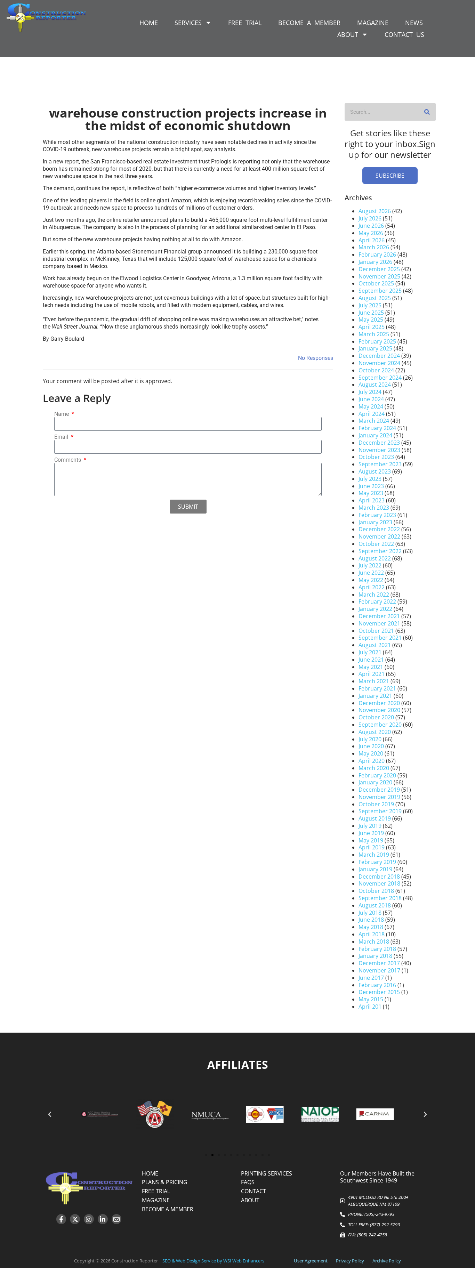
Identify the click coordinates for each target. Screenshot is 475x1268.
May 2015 (371, 999)
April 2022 (372, 587)
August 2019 (375, 818)
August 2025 (375, 298)
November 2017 (379, 970)
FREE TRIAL (244, 22)
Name (62, 414)
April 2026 (372, 240)
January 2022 (375, 609)
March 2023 (374, 507)
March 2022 (374, 594)
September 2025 (380, 290)
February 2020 (377, 775)
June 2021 (371, 659)
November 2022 (379, 536)
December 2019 (379, 789)
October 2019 (376, 804)
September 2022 (380, 551)
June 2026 (371, 225)
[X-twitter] (75, 1219)
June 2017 (371, 978)
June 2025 (371, 312)
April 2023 (372, 500)
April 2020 (372, 761)
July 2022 (370, 565)
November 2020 (379, 710)
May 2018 (371, 927)
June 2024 (371, 399)
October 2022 (376, 544)
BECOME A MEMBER (309, 22)
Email (62, 437)
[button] (49, 1114)
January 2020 (375, 782)
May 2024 (371, 406)
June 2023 (371, 486)
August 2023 (375, 471)
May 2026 (371, 233)
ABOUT (347, 34)
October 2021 (376, 631)
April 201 (370, 1006)
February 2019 (377, 862)
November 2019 (379, 797)
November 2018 (379, 883)
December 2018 (379, 876)
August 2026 (375, 211)
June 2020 (371, 746)
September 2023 (380, 464)
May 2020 (371, 753)
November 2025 (379, 276)
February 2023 (377, 515)
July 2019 (370, 826)
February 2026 (377, 254)
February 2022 (377, 601)
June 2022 (371, 572)
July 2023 (370, 479)
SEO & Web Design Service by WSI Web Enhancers (213, 1261)
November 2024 (379, 363)
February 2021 (377, 688)
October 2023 (376, 457)
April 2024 (372, 414)
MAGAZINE (372, 22)
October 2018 (376, 891)
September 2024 (380, 377)
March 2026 (374, 247)
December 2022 (379, 529)
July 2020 (370, 739)
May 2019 (371, 840)
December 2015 (379, 992)
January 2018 (375, 956)
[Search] (427, 112)
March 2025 (374, 334)
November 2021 (379, 623)
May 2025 (371, 319)
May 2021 (371, 667)
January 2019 (375, 869)
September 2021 (380, 637)
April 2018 (372, 934)
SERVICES (188, 22)
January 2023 (375, 522)
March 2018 (374, 941)
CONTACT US (404, 34)
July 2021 (370, 652)
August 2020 (375, 732)
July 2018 (370, 912)
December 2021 (379, 616)
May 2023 (371, 493)
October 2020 (376, 717)
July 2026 (370, 218)
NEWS (414, 22)
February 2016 (377, 985)
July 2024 (370, 392)
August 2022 (375, 558)
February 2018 (377, 949)
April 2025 (372, 327)
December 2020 (379, 703)
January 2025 (375, 348)
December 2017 (379, 963)
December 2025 (379, 269)
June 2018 (371, 919)
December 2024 (379, 356)
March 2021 (374, 681)
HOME (148, 22)
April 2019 (372, 847)
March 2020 (374, 768)
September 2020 (380, 724)
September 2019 (380, 811)
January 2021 (375, 696)
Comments (68, 460)
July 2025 (370, 305)
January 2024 (375, 435)
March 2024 (374, 421)
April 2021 (372, 674)
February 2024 (377, 428)
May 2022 (371, 580)
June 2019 (371, 833)
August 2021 (375, 645)
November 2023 (379, 450)
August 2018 (375, 905)
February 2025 (377, 341)
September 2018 (380, 898)
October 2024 (376, 370)
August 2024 (375, 384)
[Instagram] (89, 1219)
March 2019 (374, 854)
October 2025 (376, 283)
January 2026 (375, 262)
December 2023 (379, 442)
